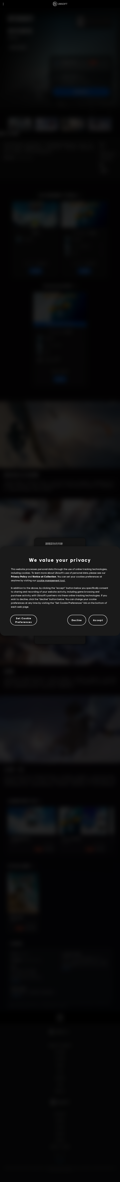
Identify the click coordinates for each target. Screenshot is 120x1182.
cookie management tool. (51, 580)
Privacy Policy (19, 576)
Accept (98, 620)
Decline (77, 620)
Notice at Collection (44, 576)
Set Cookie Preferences (23, 620)
